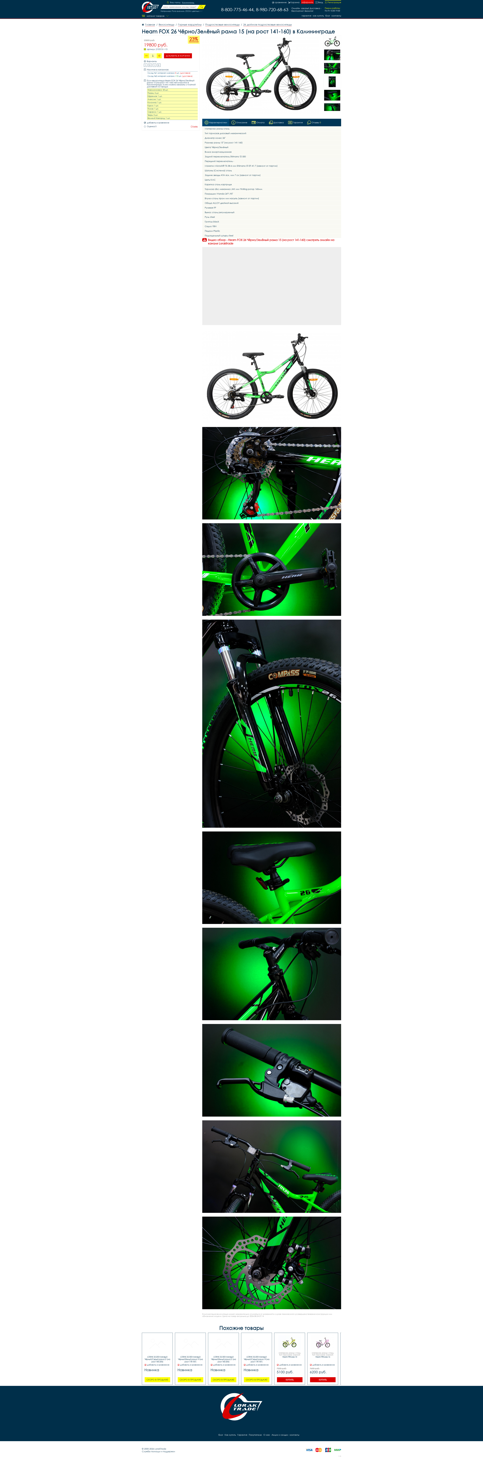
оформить (307, 2)
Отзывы (194, 126)
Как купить (318, 15)
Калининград (188, 3)
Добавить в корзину (178, 55)
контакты (336, 15)
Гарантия (306, 15)
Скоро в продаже (157, 1379)
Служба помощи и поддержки (158, 1451)
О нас (266, 1434)
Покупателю (255, 1434)
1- (145, 65)
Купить (290, 1379)
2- (150, 65)
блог (327, 15)
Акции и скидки (280, 1434)
